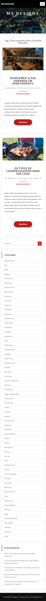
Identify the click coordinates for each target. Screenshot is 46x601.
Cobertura (8, 305)
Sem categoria (9, 505)
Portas (7, 469)
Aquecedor (8, 283)
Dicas (6, 341)
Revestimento (9, 492)
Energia (7, 354)
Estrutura (8, 376)
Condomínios (9, 318)
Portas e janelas (10, 474)
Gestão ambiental (11, 381)
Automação (8, 292)
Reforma (7, 487)
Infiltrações (9, 398)
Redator (12, 88)
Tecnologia (8, 523)
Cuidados (7, 332)
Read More (25, 122)
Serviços (7, 509)
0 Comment (23, 91)
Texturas (7, 532)
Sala (6, 496)
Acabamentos (9, 261)
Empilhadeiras (9, 349)
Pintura (7, 452)
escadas (7, 367)
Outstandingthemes (36, 597)
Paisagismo (8, 447)
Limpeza (7, 412)
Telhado (7, 527)
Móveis (7, 438)
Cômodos (8, 314)
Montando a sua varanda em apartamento (23, 81)
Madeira (7, 416)
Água (6, 269)
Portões (7, 478)
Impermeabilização (11, 394)
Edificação (8, 345)
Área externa (9, 287)
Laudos (7, 407)
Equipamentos (10, 363)
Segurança (8, 501)
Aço (5, 265)
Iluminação (8, 389)
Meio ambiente (10, 434)
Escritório (8, 372)
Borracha (7, 296)
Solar (6, 514)
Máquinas (8, 425)
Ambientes (8, 278)
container (8, 327)
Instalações (8, 403)
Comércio (8, 309)
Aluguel (7, 274)
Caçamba (8, 301)
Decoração (8, 336)
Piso (6, 460)
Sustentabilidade (10, 518)
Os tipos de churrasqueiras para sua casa (23, 171)
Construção (8, 323)
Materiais (8, 429)
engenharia (8, 358)
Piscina (7, 456)
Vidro (6, 536)
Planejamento (9, 465)
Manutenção (9, 421)
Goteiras (7, 385)
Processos (8, 483)
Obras (6, 443)
